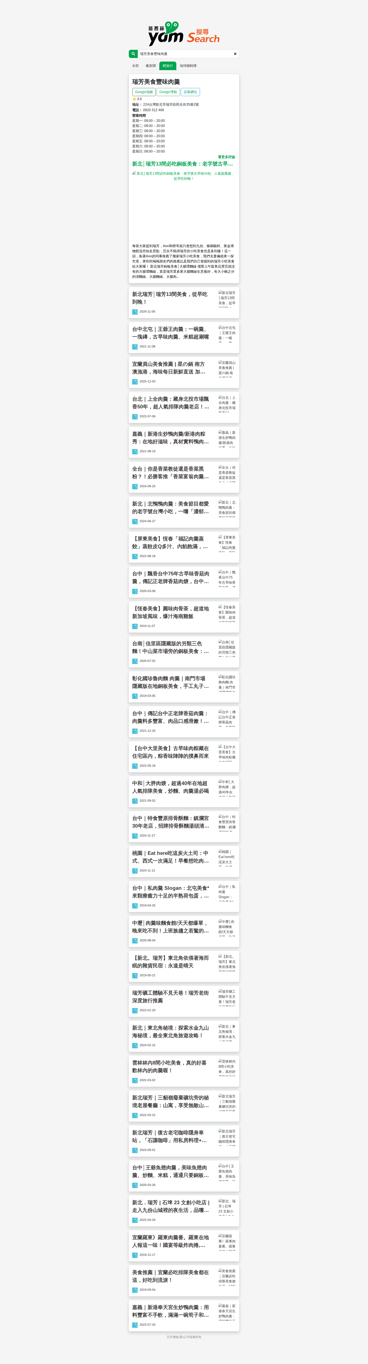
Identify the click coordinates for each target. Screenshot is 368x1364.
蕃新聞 (151, 66)
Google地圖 (144, 92)
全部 (135, 66)
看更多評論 (226, 157)
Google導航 (168, 92)
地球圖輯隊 (188, 66)
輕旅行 (168, 66)
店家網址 (190, 92)
